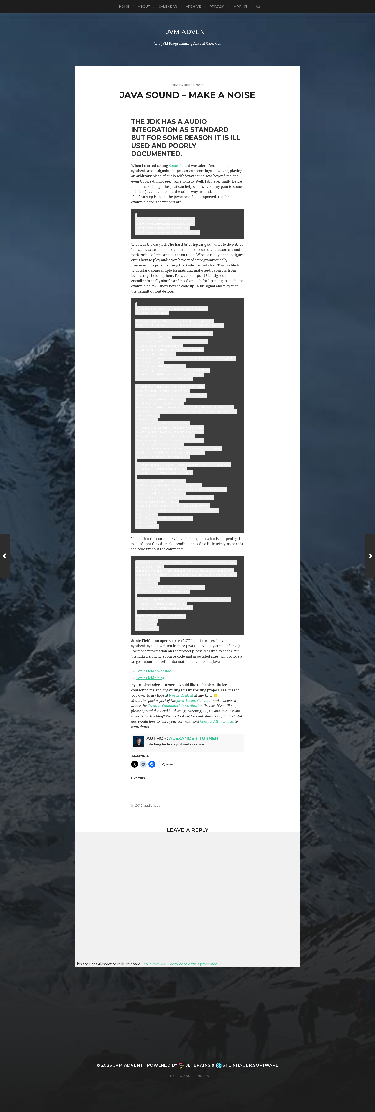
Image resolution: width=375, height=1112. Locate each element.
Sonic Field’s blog (150, 678)
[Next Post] (370, 556)
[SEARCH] (258, 7)
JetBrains (198, 1065)
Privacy (216, 6)
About (144, 6)
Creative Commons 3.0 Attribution (175, 706)
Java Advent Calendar (194, 701)
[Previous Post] (5, 556)
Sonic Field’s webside (153, 671)
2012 (139, 806)
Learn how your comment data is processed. (180, 964)
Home (124, 6)
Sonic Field (178, 166)
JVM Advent (187, 32)
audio (148, 806)
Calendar (168, 6)
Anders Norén (196, 1075)
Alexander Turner (193, 738)
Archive (193, 6)
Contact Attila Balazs (217, 721)
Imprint (239, 6)
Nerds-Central (181, 695)
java (157, 806)
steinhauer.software (250, 1065)
